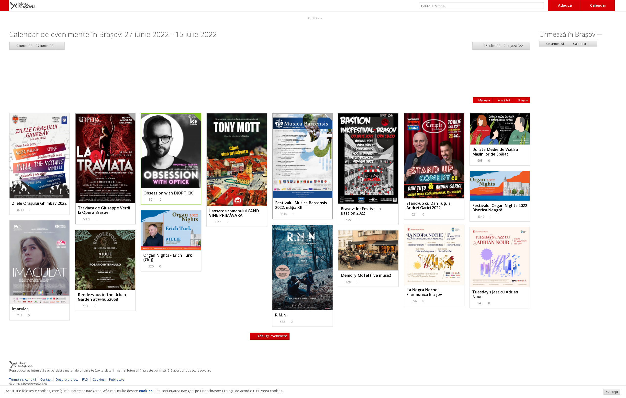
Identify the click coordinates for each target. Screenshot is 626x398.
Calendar (579, 43)
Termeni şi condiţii (22, 379)
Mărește (484, 100)
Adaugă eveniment (272, 336)
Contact (45, 379)
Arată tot (503, 100)
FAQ (85, 379)
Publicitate (314, 18)
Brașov (522, 100)
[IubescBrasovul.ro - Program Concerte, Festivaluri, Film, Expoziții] (4, 5)
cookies (146, 390)
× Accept (612, 391)
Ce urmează (555, 43)
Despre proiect (67, 379)
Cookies (99, 379)
